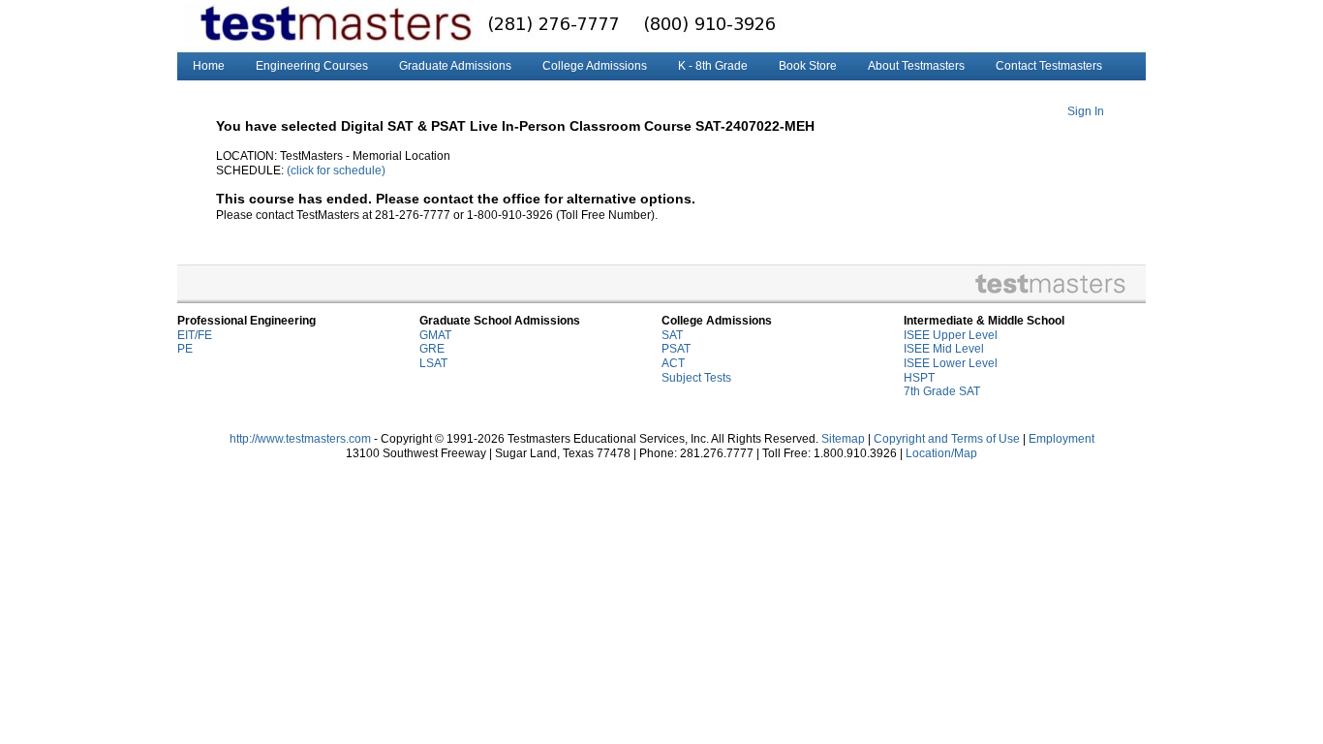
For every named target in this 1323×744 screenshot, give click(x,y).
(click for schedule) (336, 170)
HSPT (919, 378)
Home (209, 66)
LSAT (433, 363)
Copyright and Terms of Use (947, 439)
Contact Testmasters (1049, 66)
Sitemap (843, 439)
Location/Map (941, 453)
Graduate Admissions (455, 66)
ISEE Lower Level (951, 363)
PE (185, 349)
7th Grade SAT (942, 391)
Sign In (1085, 111)
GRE (432, 349)
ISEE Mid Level (944, 349)
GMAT (435, 335)
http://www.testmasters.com (300, 439)
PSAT (676, 349)
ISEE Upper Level (951, 335)
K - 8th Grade (713, 66)
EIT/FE (194, 335)
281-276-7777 (499, 25)
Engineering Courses (312, 66)
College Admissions (594, 66)
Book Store (808, 66)
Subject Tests (696, 378)
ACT (673, 363)
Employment (1061, 439)
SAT (672, 335)
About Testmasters (916, 66)
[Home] (285, 26)
